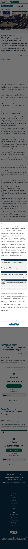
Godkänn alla (14, 317)
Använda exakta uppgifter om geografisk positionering (12, 274)
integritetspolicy (5, 310)
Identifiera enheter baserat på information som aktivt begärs (13, 277)
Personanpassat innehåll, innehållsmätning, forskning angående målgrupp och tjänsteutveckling (11, 268)
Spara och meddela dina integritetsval (8, 288)
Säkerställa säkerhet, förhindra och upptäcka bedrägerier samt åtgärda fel (13, 283)
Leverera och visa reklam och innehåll (8, 286)
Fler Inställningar (14, 320)
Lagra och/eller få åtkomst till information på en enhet (12, 262)
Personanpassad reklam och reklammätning (9, 265)
